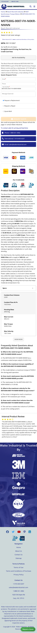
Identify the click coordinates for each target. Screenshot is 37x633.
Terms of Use (18, 567)
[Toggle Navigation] (34, 6)
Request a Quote (28, 629)
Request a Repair (9, 106)
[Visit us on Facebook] (7, 531)
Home (3, 12)
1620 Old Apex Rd (18, 595)
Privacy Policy (18, 575)
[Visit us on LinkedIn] (29, 531)
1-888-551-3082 (14, 1)
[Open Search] (30, 6)
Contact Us (18, 555)
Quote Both (8, 111)
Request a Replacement (12, 100)
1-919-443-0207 (5, 1)
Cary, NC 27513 (18, 598)
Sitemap (19, 558)
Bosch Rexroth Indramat (15, 12)
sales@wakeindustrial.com (18, 144)
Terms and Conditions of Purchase (18, 571)
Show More (19, 339)
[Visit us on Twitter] (13, 531)
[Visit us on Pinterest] (24, 531)
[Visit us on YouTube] (19, 531)
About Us (18, 551)
